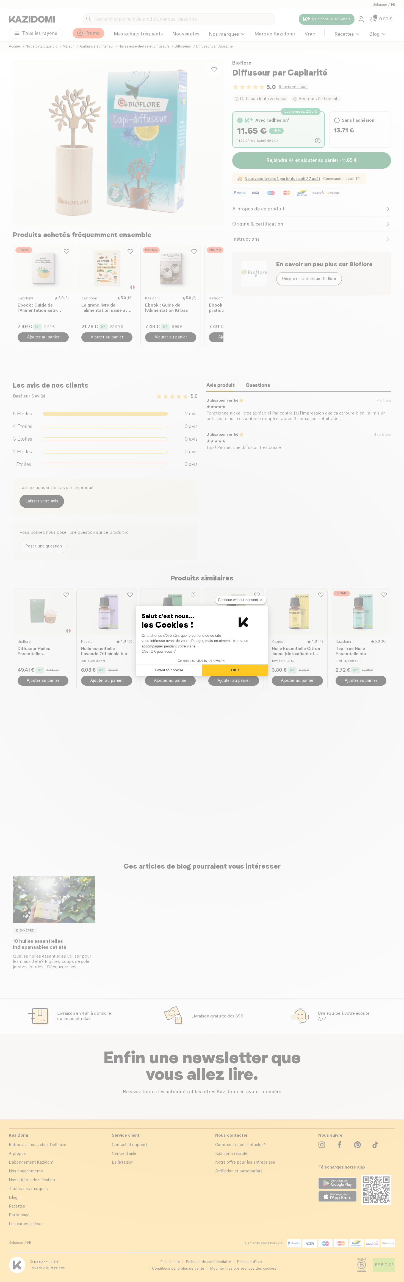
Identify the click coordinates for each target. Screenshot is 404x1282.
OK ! (235, 670)
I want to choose (169, 670)
